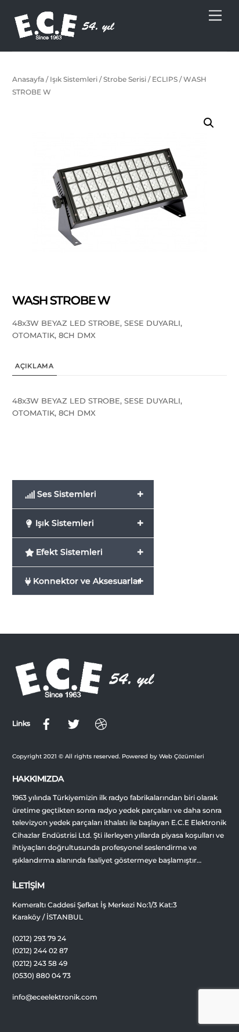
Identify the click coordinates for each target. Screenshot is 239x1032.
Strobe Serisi (124, 79)
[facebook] (46, 724)
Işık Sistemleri (73, 79)
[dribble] (101, 724)
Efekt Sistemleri (88, 552)
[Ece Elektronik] (64, 36)
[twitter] (73, 724)
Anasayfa (28, 79)
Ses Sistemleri (89, 494)
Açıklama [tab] (34, 366)
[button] (208, 122)
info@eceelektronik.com (54, 997)
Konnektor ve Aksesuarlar (87, 581)
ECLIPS (165, 79)
